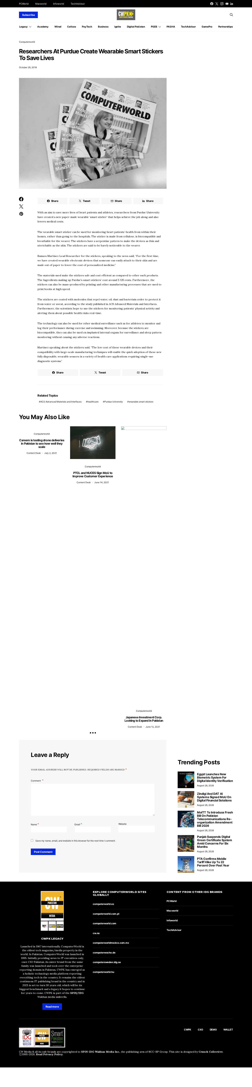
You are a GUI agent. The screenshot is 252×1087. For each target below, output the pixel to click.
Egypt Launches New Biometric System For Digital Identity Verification (215, 777)
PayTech (87, 26)
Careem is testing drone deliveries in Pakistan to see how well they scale (41, 443)
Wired (57, 26)
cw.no (96, 933)
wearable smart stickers (141, 401)
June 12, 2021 (153, 726)
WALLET (228, 1029)
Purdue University (113, 401)
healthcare (93, 401)
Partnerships (225, 26)
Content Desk (34, 453)
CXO (200, 1029)
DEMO (213, 1029)
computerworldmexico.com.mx (111, 942)
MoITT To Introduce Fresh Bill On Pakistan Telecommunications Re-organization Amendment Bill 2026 (215, 818)
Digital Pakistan (136, 26)
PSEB (154, 26)
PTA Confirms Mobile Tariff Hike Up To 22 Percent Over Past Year (213, 862)
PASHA (171, 26)
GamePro (207, 26)
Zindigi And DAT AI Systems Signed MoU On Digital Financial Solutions (214, 797)
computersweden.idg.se (107, 962)
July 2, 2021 (50, 453)
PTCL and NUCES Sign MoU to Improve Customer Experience (93, 474)
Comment (36, 780)
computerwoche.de (104, 952)
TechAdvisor (78, 3)
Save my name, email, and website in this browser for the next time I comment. (75, 840)
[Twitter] (216, 3)
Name (35, 824)
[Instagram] (221, 3)
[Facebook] (211, 3)
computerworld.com (104, 923)
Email (78, 824)
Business (103, 26)
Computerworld (27, 41)
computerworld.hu (103, 971)
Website (122, 823)
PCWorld (24, 3)
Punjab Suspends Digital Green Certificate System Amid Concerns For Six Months (214, 842)
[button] (90, 733)
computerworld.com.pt (106, 913)
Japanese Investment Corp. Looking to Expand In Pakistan (144, 718)
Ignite (117, 26)
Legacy (23, 26)
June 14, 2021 (101, 482)
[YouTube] (226, 3)
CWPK (187, 1029)
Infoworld (58, 3)
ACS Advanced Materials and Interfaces (61, 401)
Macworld (40, 3)
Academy (43, 26)
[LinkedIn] (231, 3)
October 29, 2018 (28, 67)
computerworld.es (103, 903)
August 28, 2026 (205, 785)
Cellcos (71, 26)
